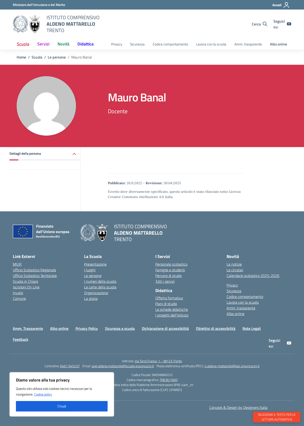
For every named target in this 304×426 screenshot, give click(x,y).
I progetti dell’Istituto (171, 315)
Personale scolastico (171, 264)
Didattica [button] (85, 44)
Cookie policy (43, 394)
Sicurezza (137, 44)
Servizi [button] (43, 44)
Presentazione (95, 264)
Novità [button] (63, 44)
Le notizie (234, 264)
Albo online (278, 44)
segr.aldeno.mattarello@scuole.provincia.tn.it (123, 365)
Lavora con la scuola (211, 44)
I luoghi (89, 270)
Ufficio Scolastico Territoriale (35, 275)
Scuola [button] (23, 44)
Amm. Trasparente (28, 328)
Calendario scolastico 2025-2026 (253, 275)
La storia (91, 298)
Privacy (116, 44)
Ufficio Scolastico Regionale (34, 270)
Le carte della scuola (100, 287)
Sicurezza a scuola (120, 328)
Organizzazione (96, 293)
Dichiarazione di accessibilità (165, 328)
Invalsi (18, 293)
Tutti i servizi (165, 281)
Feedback (20, 339)
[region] (62, 394)
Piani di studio (166, 304)
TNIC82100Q (169, 379)
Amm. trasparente (248, 44)
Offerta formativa (169, 298)
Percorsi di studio (168, 275)
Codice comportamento (170, 44)
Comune (19, 298)
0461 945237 (70, 365)
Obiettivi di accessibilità (215, 328)
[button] (45, 153)
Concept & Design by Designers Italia (238, 407)
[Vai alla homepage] (27, 24)
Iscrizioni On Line (26, 287)
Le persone (92, 275)
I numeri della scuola (100, 281)
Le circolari (235, 270)
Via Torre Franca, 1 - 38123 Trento (158, 360)
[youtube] (289, 24)
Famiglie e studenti (170, 270)
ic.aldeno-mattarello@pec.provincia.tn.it (232, 365)
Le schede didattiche (171, 309)
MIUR (17, 264)
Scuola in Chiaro (25, 281)
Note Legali (251, 328)
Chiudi (61, 406)
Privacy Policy (87, 328)
